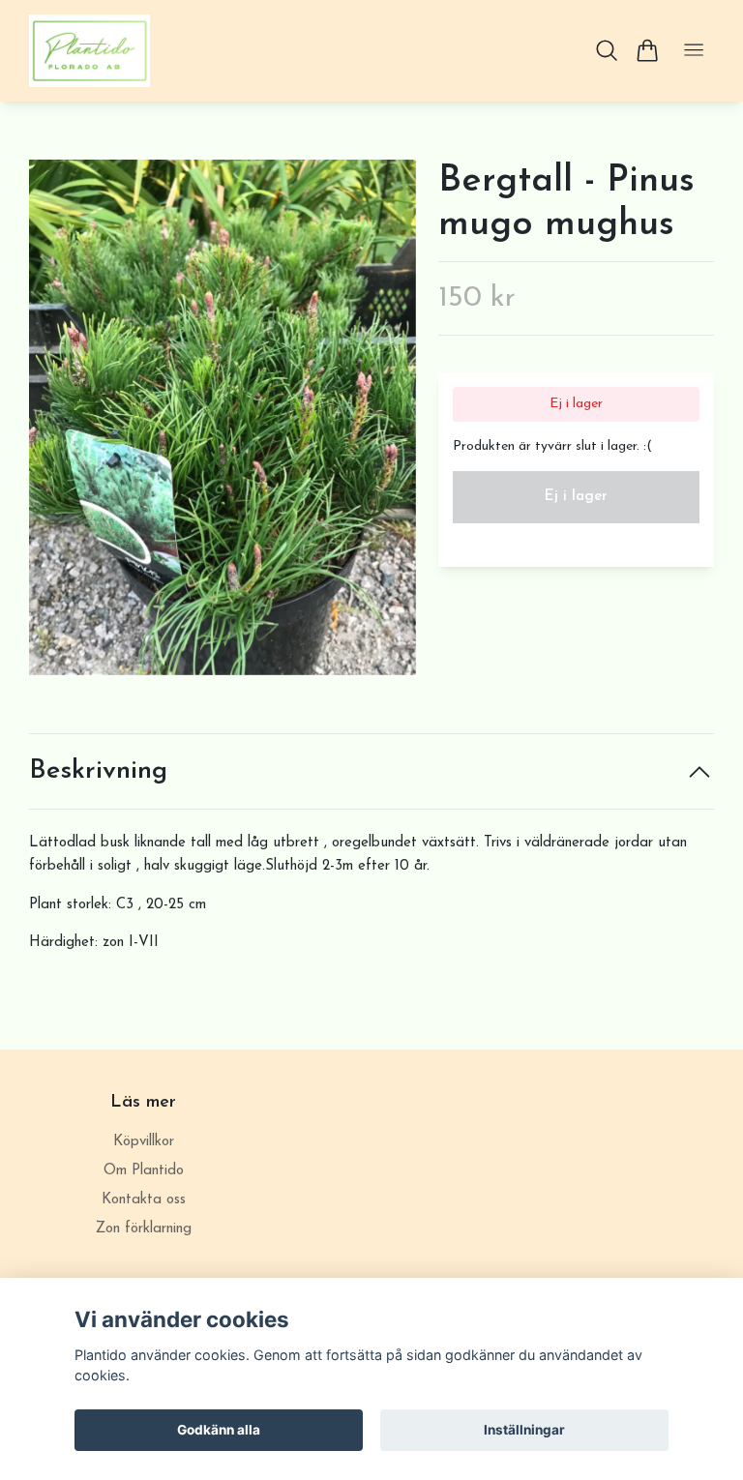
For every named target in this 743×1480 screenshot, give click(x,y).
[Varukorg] (647, 50)
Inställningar (524, 1429)
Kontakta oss (144, 1200)
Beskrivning (98, 771)
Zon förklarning (144, 1229)
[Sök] (607, 50)
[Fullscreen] (222, 417)
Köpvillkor (143, 1142)
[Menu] (694, 50)
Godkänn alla (218, 1429)
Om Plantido (144, 1171)
